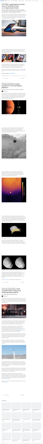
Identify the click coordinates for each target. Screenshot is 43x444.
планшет (24, 49)
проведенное (8, 94)
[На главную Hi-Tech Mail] (2, 1)
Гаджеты (6, 2)
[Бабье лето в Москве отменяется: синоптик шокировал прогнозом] (16, 427)
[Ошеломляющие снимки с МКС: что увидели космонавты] (26, 437)
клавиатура (24, 17)
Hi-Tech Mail (9, 82)
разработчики (21, 329)
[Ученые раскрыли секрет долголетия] (6, 427)
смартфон (22, 70)
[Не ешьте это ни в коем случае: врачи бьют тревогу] (16, 437)
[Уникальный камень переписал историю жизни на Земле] (26, 407)
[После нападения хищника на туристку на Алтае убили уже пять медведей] (16, 417)
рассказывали (6, 279)
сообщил (24, 298)
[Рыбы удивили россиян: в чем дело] (36, 437)
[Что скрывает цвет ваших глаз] (26, 417)
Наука (11, 82)
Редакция (21, 443)
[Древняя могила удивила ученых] (6, 437)
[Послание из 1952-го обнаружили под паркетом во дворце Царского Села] (36, 407)
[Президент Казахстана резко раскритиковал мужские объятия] (26, 427)
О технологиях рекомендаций (33, 443)
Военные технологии (13, 287)
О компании (3, 443)
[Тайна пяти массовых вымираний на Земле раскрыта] (16, 407)
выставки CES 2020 (11, 73)
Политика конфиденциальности (39, 443)
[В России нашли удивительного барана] (6, 417)
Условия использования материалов (26, 443)
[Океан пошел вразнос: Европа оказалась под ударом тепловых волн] (36, 417)
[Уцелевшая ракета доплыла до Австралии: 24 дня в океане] (6, 407)
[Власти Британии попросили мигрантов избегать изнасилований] (36, 427)
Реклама (5, 443)
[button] (14, 28)
